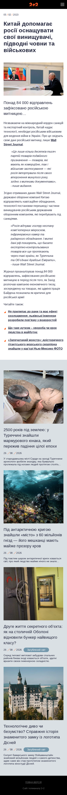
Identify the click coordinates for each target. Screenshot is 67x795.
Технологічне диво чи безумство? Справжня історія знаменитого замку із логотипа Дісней (32, 734)
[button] (62, 4)
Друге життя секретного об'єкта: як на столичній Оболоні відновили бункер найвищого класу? (33, 634)
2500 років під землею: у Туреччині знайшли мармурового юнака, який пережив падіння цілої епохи (30, 438)
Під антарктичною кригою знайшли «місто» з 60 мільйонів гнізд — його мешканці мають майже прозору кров (33, 537)
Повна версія (33, 782)
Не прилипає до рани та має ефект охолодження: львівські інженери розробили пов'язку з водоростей (33, 316)
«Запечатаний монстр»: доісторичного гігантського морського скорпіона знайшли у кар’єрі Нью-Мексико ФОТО (35, 344)
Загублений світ (36, 649)
